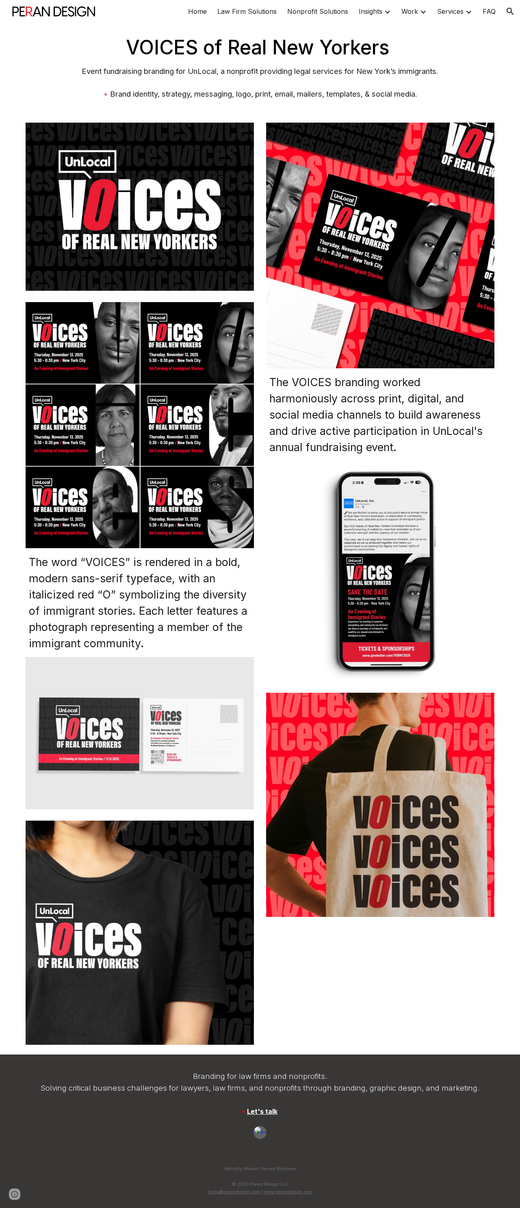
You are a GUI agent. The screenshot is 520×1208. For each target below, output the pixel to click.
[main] (260, 67)
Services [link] (450, 11)
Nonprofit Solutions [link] (317, 11)
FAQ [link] (489, 11)
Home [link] (197, 11)
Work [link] (409, 11)
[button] (510, 11)
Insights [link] (370, 11)
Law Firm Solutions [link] (247, 11)
